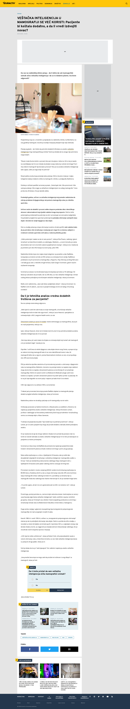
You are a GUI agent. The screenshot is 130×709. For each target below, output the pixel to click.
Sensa (72, 703)
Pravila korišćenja (85, 697)
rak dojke (55, 637)
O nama (49, 697)
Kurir (28, 703)
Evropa (70, 637)
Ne (37, 585)
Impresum (31, 696)
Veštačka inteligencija (29, 637)
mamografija (44, 637)
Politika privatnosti (72, 697)
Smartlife (49, 703)
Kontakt (41, 696)
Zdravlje (19, 13)
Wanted (83, 703)
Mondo (19, 703)
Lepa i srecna (61, 703)
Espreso (38, 703)
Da (37, 579)
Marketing (21, 696)
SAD (63, 637)
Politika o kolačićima (59, 697)
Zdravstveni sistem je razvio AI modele (33, 322)
